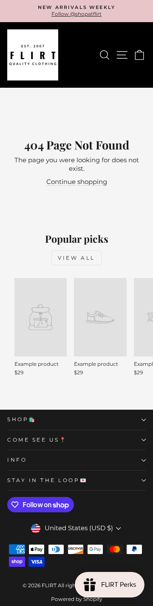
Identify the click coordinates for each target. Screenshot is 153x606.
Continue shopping (76, 182)
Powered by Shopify (76, 599)
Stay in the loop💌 (47, 480)
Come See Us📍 (37, 440)
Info (17, 460)
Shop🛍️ (22, 419)
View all (76, 258)
